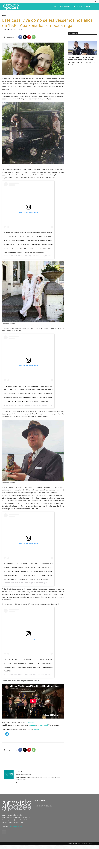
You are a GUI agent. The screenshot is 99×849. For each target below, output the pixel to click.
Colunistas (64, 6)
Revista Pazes (8, 29)
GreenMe (30, 722)
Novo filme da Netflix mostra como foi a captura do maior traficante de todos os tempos (81, 59)
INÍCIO (56, 6)
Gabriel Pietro (72, 64)
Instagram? (44, 725)
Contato (87, 6)
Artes (4, 15)
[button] (94, 7)
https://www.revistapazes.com (23, 774)
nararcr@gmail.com (16, 827)
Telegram (36, 729)
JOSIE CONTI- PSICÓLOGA (43, 806)
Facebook (32, 725)
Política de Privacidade (74, 843)
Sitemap (91, 843)
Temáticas (76, 6)
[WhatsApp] (34, 37)
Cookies (84, 843)
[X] (25, 37)
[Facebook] (95, 1)
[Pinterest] (29, 37)
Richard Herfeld (23, 256)
